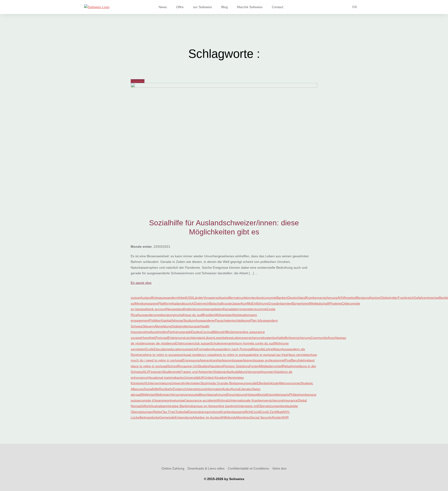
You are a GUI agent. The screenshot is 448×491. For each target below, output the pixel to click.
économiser (201, 309)
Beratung (363, 297)
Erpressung (191, 360)
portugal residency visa (196, 355)
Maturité (258, 349)
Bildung (217, 332)
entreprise (431, 297)
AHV (340, 297)
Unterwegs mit (247, 406)
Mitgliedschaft (319, 303)
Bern (231, 297)
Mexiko (140, 303)
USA (189, 297)
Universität (192, 377)
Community (319, 338)
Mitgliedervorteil (270, 366)
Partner (173, 332)
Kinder (277, 417)
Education (161, 349)
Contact (277, 7)
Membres (243, 417)
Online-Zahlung (172, 468)
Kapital (166, 320)
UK (202, 377)
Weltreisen (163, 394)
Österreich (201, 303)
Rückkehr (166, 389)
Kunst (235, 389)
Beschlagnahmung (213, 394)
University (178, 383)
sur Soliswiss (202, 7)
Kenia (262, 394)
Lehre (268, 349)
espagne (151, 303)
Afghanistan (223, 315)
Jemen (235, 332)
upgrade (185, 332)
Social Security (261, 417)
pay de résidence (162, 343)
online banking (226, 406)
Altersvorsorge (289, 383)
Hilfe (226, 332)
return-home (242, 343)
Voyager (209, 297)
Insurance (290, 400)
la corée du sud (263, 343)
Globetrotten (180, 326)
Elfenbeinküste (268, 383)
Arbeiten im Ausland (207, 417)
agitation (216, 309)
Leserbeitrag (223, 338)
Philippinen (297, 394)
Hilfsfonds (229, 417)
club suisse (202, 343)
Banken (281, 297)
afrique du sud (191, 315)
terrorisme (242, 309)
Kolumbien (274, 394)
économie (269, 297)
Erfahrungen (184, 343)
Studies (203, 366)
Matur (277, 349)
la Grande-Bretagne (228, 383)
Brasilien (208, 315)
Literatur (246, 389)
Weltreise (148, 394)
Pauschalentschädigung (232, 320)
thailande (178, 303)
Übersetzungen (269, 406)
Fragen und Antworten (196, 372)
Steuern (148, 326)
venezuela (191, 394)
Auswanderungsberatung (155, 315)
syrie (263, 309)
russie (227, 303)
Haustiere (216, 366)
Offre (180, 7)
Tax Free (168, 412)
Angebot (350, 297)
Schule (215, 343)
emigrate (170, 406)
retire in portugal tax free (269, 355)
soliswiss (222, 297)
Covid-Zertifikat (271, 412)
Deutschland (296, 297)
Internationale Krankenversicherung (256, 400)
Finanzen (155, 372)
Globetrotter (389, 297)
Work (147, 406)
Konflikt (246, 303)
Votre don (279, 468)
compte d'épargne (153, 400)
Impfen (163, 332)
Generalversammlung (204, 412)
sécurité (241, 297)
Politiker (155, 320)
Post (288, 360)
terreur (255, 309)
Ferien (254, 366)
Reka (286, 366)
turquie (195, 326)
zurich (189, 303)
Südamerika (222, 372)
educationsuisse (180, 349)
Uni (194, 349)
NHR (285, 417)
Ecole (149, 349)
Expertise (137, 81)
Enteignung (176, 338)
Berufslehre (299, 360)
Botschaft (216, 303)
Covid (256, 412)
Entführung (260, 303)
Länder (198, 297)
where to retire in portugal (232, 355)
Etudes (196, 332)
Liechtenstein (194, 338)
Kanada (228, 309)
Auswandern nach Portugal (232, 349)
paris (285, 394)
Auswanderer (205, 320)
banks (179, 377)
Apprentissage (232, 360)
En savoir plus (141, 283)
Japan (236, 303)
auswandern (169, 297)
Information (214, 389)
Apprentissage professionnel (264, 360)
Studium (189, 320)
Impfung (151, 332)
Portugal (161, 338)
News (163, 7)
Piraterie (335, 303)
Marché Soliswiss (249, 7)
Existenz (179, 389)
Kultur (227, 389)
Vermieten (193, 383)
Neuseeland (175, 309)
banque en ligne (203, 406)
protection (254, 297)
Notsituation (241, 315)
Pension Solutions (236, 366)
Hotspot (252, 394)
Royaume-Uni (188, 366)
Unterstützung (195, 389)
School (173, 366)
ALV (146, 372)
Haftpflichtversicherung (294, 338)
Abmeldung (162, 326)
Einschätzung (236, 394)
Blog (224, 7)
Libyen (209, 338)
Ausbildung (239, 372)
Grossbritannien (280, 303)
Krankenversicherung (321, 297)
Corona (206, 332)
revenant (226, 343)
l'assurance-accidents (201, 400)
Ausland (146, 297)
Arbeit (182, 297)
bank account (156, 309)
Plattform (165, 303)
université (250, 383)
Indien (188, 309)
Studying (206, 383)
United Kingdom (216, 377)
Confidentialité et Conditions (248, 468)
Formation (204, 349)
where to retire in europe (161, 355)
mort (177, 315)
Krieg (156, 297)
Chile (345, 303)
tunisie (180, 400)
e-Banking (184, 406)
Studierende (171, 372)
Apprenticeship (210, 360)
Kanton (375, 297)
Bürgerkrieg (300, 303)
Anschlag (334, 338)
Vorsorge (177, 394)
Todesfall (181, 412)
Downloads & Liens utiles (206, 468)
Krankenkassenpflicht (236, 412)
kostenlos (270, 338)
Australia (157, 406)
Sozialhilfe (151, 389)
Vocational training (161, 377)
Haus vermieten (299, 355)
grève (171, 400)
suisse (135, 297)
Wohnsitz (223, 400)
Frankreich (406, 297)
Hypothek (148, 338)
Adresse (177, 320)
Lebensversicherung (248, 338)
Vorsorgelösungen (260, 372)
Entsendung (183, 417)
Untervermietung (158, 383)
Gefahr (419, 297)
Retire (157, 412)
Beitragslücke (149, 417)
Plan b (254, 320)
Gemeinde (167, 417)
